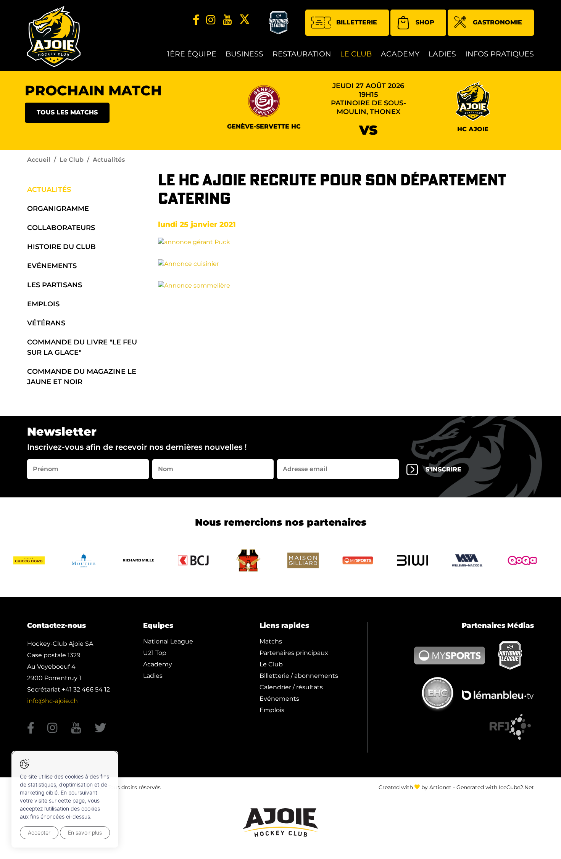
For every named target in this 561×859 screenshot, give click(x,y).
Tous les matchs (67, 112)
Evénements (52, 266)
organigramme (58, 208)
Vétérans (46, 323)
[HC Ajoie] (54, 36)
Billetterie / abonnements (299, 675)
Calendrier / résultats (291, 687)
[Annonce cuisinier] (188, 263)
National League (168, 641)
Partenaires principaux (294, 652)
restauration (301, 54)
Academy (400, 54)
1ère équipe (191, 54)
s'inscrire (443, 469)
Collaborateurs (61, 228)
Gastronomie (497, 22)
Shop (425, 22)
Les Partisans (54, 285)
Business (244, 54)
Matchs (271, 641)
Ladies (442, 54)
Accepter (39, 832)
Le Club (356, 54)
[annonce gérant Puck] (194, 241)
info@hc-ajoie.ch (52, 701)
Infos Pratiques (499, 54)
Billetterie (356, 22)
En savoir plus (85, 832)
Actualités (49, 189)
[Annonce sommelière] (194, 285)
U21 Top (154, 652)
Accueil (38, 159)
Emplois (43, 304)
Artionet (440, 787)
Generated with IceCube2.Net (495, 787)
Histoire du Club (61, 247)
